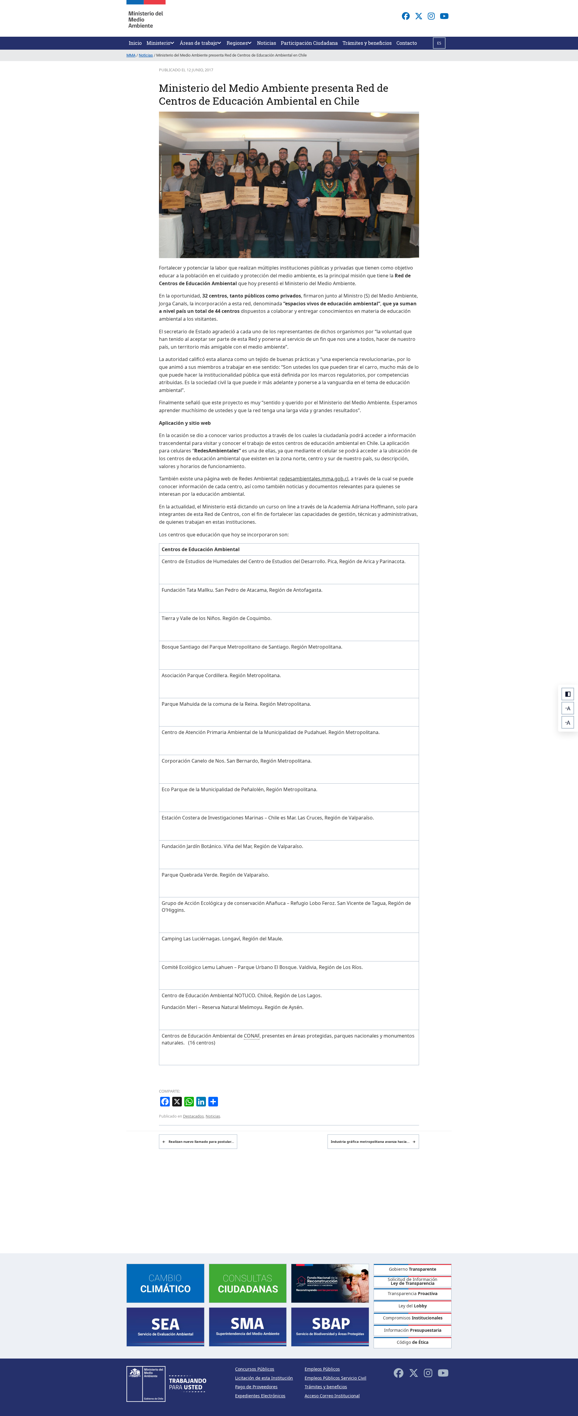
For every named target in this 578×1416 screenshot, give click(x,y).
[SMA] (248, 1326)
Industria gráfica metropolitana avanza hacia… (373, 1141)
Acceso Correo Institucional (332, 1396)
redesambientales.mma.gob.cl (313, 478)
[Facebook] (406, 16)
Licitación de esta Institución (264, 1378)
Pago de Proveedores (256, 1387)
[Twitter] (419, 16)
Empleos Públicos (322, 1369)
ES (439, 43)
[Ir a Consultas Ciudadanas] (248, 1282)
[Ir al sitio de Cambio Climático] (165, 1282)
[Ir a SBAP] (330, 1326)
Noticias (213, 1116)
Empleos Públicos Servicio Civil (335, 1378)
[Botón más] (567, 722)
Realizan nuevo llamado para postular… (198, 1141)
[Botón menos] (567, 708)
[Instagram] (431, 16)
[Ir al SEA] (165, 1326)
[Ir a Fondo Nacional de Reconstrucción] (330, 1282)
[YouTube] (444, 16)
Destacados (193, 1116)
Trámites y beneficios (326, 1387)
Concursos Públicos (254, 1369)
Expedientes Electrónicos (260, 1396)
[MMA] (146, 18)
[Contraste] (567, 694)
